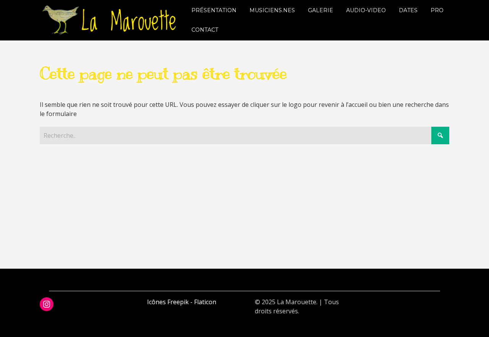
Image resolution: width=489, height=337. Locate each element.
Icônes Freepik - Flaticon (181, 302)
